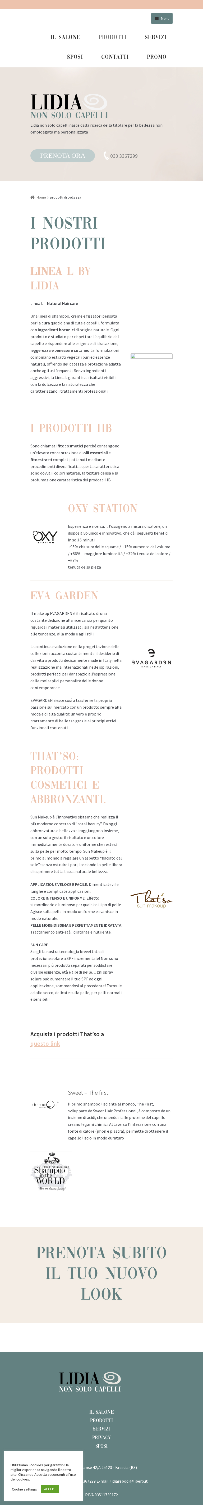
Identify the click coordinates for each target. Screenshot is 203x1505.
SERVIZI (101, 1429)
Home (41, 197)
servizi (156, 37)
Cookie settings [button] (24, 1489)
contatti (115, 57)
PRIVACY (101, 1437)
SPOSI (101, 1446)
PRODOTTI (101, 1420)
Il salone (65, 37)
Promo (157, 57)
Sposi (75, 57)
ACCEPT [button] (50, 1489)
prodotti (113, 37)
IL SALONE (101, 1412)
